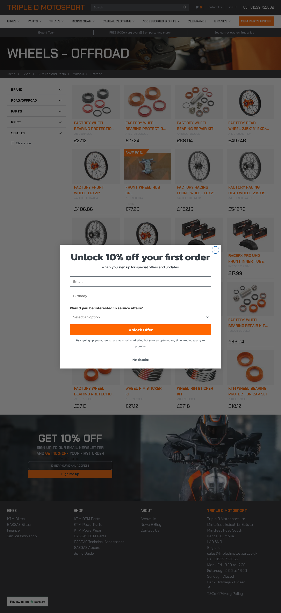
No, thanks (140, 359)
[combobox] (139, 317)
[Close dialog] (215, 250)
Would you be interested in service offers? (106, 308)
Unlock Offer (141, 330)
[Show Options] (207, 317)
